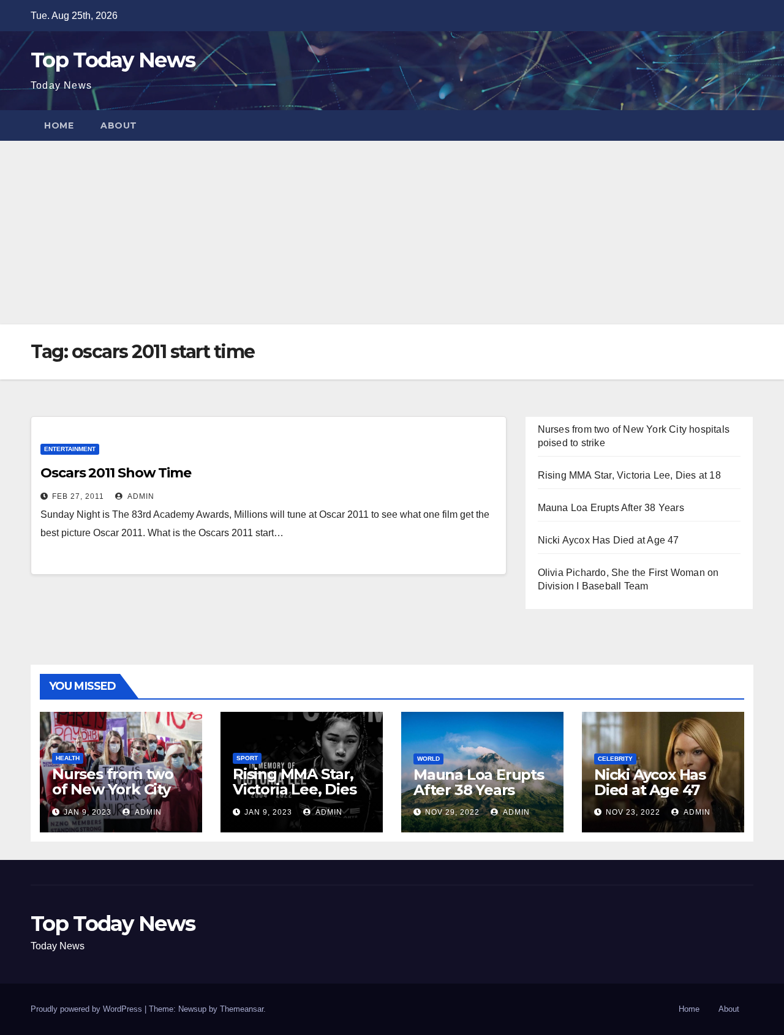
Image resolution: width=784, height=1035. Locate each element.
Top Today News (113, 60)
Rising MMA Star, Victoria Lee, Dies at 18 (629, 475)
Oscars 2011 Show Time (115, 473)
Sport (247, 758)
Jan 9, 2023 (87, 812)
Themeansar (241, 1009)
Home (59, 125)
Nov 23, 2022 (633, 812)
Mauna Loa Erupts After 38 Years (611, 508)
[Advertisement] (392, 232)
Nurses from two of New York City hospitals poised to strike (119, 797)
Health (68, 758)
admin (140, 496)
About (118, 125)
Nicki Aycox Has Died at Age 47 (608, 540)
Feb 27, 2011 (78, 496)
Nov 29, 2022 (452, 812)
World (428, 758)
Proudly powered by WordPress (88, 1009)
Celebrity (615, 758)
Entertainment (70, 449)
